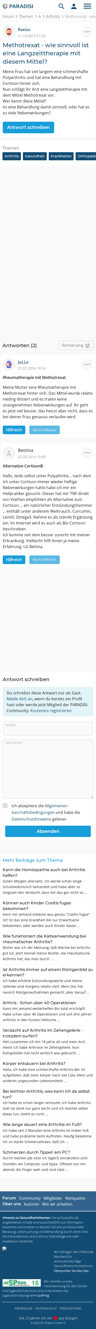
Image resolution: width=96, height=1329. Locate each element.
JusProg (43, 1295)
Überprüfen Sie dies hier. (72, 1271)
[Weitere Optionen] (87, 32)
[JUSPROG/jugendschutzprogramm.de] (21, 1283)
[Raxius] (10, 31)
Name (11, 725)
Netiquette (75, 1198)
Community (30, 1198)
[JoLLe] (10, 364)
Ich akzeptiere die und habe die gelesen (46, 812)
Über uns (11, 1204)
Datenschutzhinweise (31, 819)
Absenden (48, 831)
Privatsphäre (70, 1308)
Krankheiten (61, 156)
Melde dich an (19, 699)
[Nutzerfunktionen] (74, 6)
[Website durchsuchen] (61, 6)
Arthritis (53, 16)
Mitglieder (53, 1198)
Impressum (23, 1308)
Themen (26, 16)
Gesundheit (35, 156)
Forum (8, 16)
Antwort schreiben (28, 127)
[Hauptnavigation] (87, 6)
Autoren (31, 1204)
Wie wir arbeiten (57, 1204)
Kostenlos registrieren (51, 710)
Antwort (14, 743)
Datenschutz (46, 1308)
